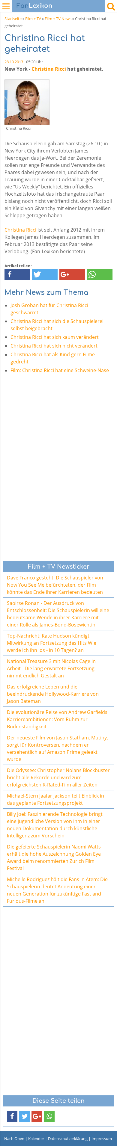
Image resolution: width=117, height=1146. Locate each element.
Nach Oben (14, 1138)
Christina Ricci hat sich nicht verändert (54, 345)
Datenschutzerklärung (68, 1138)
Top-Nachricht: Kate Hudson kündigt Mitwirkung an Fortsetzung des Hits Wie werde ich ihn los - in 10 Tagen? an (51, 642)
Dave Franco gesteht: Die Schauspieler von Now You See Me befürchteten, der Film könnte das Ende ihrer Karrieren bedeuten (55, 584)
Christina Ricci (49, 69)
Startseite (13, 18)
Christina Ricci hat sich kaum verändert (54, 337)
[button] (17, 274)
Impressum (102, 1138)
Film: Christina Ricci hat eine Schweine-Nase (59, 370)
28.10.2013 (13, 61)
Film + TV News (58, 18)
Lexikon (34, 5)
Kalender (36, 1138)
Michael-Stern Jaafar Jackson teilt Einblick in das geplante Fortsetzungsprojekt (55, 799)
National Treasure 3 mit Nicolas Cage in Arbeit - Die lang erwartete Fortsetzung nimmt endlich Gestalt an (51, 668)
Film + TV (33, 18)
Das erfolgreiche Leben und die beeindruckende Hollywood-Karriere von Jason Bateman (53, 693)
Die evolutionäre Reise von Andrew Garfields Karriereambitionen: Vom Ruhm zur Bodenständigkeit (57, 719)
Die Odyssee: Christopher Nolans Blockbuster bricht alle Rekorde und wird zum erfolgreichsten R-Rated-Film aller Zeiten (58, 777)
